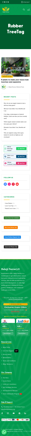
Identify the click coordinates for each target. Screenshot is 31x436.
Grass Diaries (8, 203)
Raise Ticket (6, 347)
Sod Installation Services (10, 390)
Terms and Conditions (9, 361)
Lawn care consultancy (9, 384)
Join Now (22, 148)
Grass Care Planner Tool (11, 246)
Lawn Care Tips (9, 205)
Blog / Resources (8, 364)
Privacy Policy (7, 354)
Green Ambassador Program (11, 394)
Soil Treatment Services (10, 387)
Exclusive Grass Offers (15, 307)
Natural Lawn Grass (10, 208)
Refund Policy (7, 357)
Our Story (6, 378)
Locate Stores (7, 381)
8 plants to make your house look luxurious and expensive (15, 80)
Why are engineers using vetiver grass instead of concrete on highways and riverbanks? (14, 135)
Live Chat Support (8, 351)
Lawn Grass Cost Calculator (12, 217)
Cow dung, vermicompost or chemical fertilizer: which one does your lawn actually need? (15, 116)
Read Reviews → (8, 333)
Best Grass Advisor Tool (11, 227)
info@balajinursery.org (8, 409)
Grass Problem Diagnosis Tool (12, 237)
